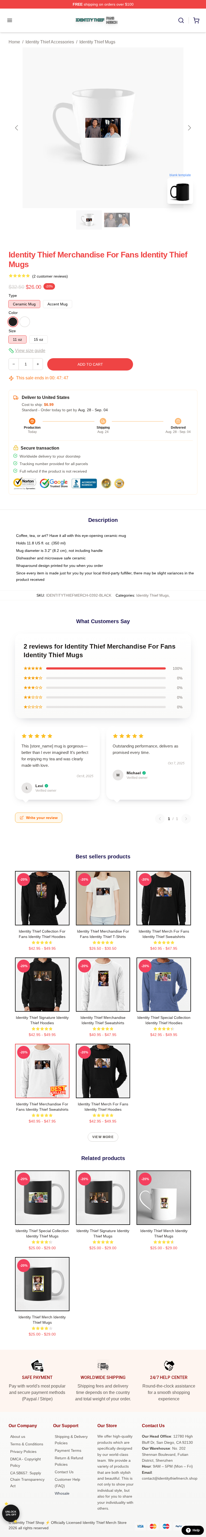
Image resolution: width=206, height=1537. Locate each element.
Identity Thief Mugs (97, 42)
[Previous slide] (17, 127)
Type (13, 295)
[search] (181, 20)
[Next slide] (189, 127)
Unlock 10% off (10, 1513)
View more (103, 1137)
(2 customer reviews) (50, 276)
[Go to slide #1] (89, 220)
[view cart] (196, 20)
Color (13, 313)
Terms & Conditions (26, 1444)
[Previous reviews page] (160, 819)
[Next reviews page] (186, 819)
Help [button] (196, 1530)
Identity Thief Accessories (49, 42)
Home (14, 42)
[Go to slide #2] (117, 220)
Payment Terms (68, 1450)
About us (17, 1436)
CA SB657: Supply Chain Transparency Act (27, 1479)
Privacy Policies (23, 1451)
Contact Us (64, 1472)
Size (12, 331)
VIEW (42, 920)
